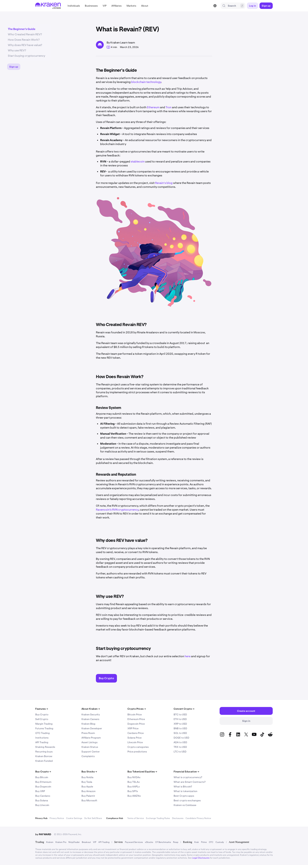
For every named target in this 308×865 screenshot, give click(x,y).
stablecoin (138, 161)
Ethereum (153, 107)
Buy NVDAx (133, 777)
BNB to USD (180, 728)
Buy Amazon (88, 791)
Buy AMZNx (134, 795)
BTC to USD (180, 714)
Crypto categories (138, 747)
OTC (211, 842)
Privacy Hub (41, 818)
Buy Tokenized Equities (142, 771)
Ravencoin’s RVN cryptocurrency (117, 510)
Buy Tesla (86, 781)
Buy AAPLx (133, 786)
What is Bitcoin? (183, 786)
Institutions (41, 737)
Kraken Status (89, 747)
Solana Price (134, 737)
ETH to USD (180, 719)
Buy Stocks (89, 771)
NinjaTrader (74, 842)
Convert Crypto (184, 708)
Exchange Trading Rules (158, 818)
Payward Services (134, 842)
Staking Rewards (45, 747)
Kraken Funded (44, 760)
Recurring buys (44, 751)
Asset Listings (89, 742)
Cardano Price (135, 733)
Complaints (88, 756)
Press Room (88, 733)
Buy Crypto (41, 714)
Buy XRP (40, 791)
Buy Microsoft (89, 800)
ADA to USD (180, 742)
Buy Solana (41, 800)
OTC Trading (42, 733)
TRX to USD (180, 747)
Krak (196, 842)
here (188, 656)
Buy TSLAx (133, 781)
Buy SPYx (132, 791)
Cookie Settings (74, 818)
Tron (168, 107)
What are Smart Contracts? (190, 781)
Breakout (86, 842)
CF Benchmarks (163, 842)
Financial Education (186, 771)
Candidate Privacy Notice (198, 818)
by (43, 834)
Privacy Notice (57, 818)
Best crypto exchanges (187, 800)
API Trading (41, 742)
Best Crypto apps (184, 795)
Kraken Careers (90, 719)
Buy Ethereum (43, 781)
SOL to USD (180, 733)
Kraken (49, 842)
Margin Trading (44, 723)
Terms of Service (135, 818)
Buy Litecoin (42, 805)
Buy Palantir (88, 795)
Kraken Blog (88, 723)
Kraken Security (90, 714)
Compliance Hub (114, 818)
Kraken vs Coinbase (185, 805)
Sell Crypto (41, 719)
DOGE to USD (181, 737)
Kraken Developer (91, 728)
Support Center (90, 751)
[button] (73, 5)
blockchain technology (146, 82)
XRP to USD (180, 723)
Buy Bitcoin (41, 777)
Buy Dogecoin (43, 786)
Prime (204, 842)
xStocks (149, 842)
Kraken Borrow (43, 756)
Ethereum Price (136, 719)
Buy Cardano (42, 795)
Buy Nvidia (87, 777)
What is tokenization (185, 791)
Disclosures (177, 818)
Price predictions (137, 751)
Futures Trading (44, 728)
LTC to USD (180, 751)
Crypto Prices (136, 708)
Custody (219, 842)
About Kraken (90, 708)
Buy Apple (87, 786)
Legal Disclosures (200, 857)
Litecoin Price (135, 742)
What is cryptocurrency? (188, 777)
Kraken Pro (60, 842)
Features (41, 708)
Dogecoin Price (136, 723)
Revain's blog (164, 183)
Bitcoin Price (134, 714)
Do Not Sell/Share (93, 818)
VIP (94, 842)
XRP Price (132, 728)
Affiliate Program (91, 737)
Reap (175, 842)
